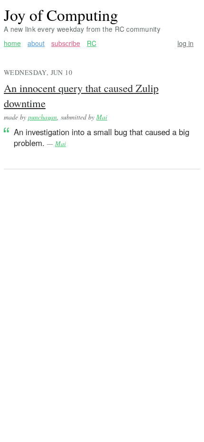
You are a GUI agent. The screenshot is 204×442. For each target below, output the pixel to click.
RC (91, 43)
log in (185, 43)
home (12, 43)
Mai (101, 116)
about (36, 43)
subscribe (65, 43)
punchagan (42, 116)
